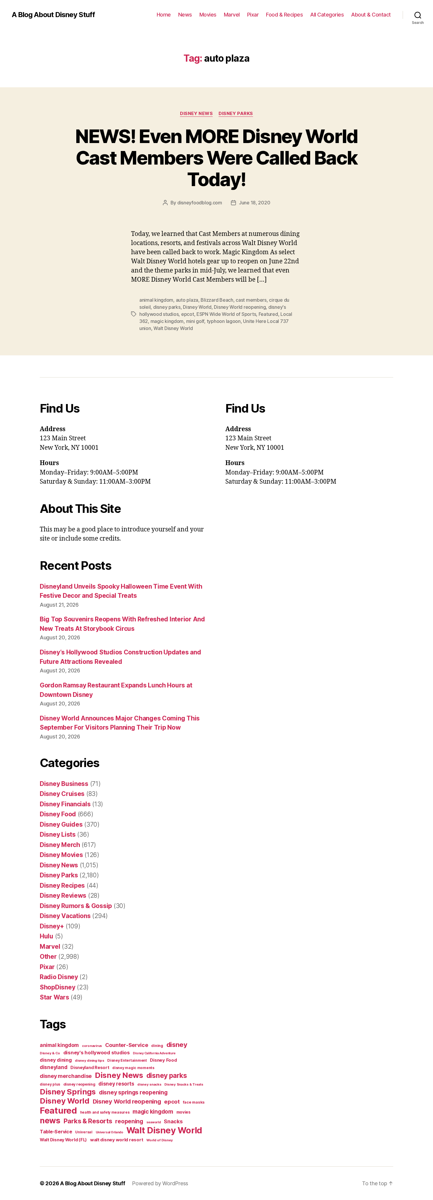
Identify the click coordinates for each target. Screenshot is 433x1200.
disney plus (50, 1084)
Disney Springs (68, 1091)
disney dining (56, 1060)
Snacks (173, 1121)
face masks (194, 1102)
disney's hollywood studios (96, 1052)
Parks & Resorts (88, 1121)
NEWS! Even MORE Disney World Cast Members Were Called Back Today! (216, 158)
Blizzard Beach (217, 300)
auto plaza (187, 300)
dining (157, 1045)
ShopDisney (57, 987)
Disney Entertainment (127, 1060)
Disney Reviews (63, 895)
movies (183, 1112)
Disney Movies (61, 854)
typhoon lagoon (224, 321)
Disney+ (52, 926)
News (185, 15)
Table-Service (56, 1132)
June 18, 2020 (254, 203)
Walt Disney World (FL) (63, 1139)
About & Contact (371, 15)
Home (164, 15)
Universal (83, 1132)
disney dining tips (89, 1060)
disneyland (53, 1067)
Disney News (196, 113)
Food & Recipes (284, 15)
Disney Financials (65, 804)
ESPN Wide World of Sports (226, 314)
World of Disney (159, 1140)
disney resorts (116, 1084)
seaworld (153, 1122)
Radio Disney (59, 977)
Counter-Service (126, 1045)
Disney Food (58, 814)
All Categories (327, 15)
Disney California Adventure (154, 1053)
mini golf (195, 321)
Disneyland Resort (89, 1067)
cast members (251, 300)
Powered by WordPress (160, 1183)
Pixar (253, 15)
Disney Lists (58, 834)
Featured (268, 314)
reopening (129, 1121)
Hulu (46, 936)
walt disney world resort (116, 1139)
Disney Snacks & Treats (183, 1084)
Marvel (232, 15)
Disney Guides (61, 824)
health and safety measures (105, 1112)
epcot (187, 314)
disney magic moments (133, 1068)
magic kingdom (167, 321)
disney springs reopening (133, 1092)
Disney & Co (50, 1053)
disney (176, 1044)
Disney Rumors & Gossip (76, 906)
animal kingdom (156, 300)
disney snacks (149, 1084)
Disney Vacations (65, 916)
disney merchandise (66, 1076)
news (50, 1120)
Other (48, 956)
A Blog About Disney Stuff (53, 14)
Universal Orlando (109, 1132)
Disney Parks (236, 113)
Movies (207, 15)
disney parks (167, 307)
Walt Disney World (173, 328)
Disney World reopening (240, 307)
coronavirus (92, 1046)
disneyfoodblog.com (199, 203)
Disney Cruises (62, 793)
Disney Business (64, 783)
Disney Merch (60, 844)
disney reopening (79, 1084)
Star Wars (54, 997)
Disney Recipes (62, 885)
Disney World (197, 307)
